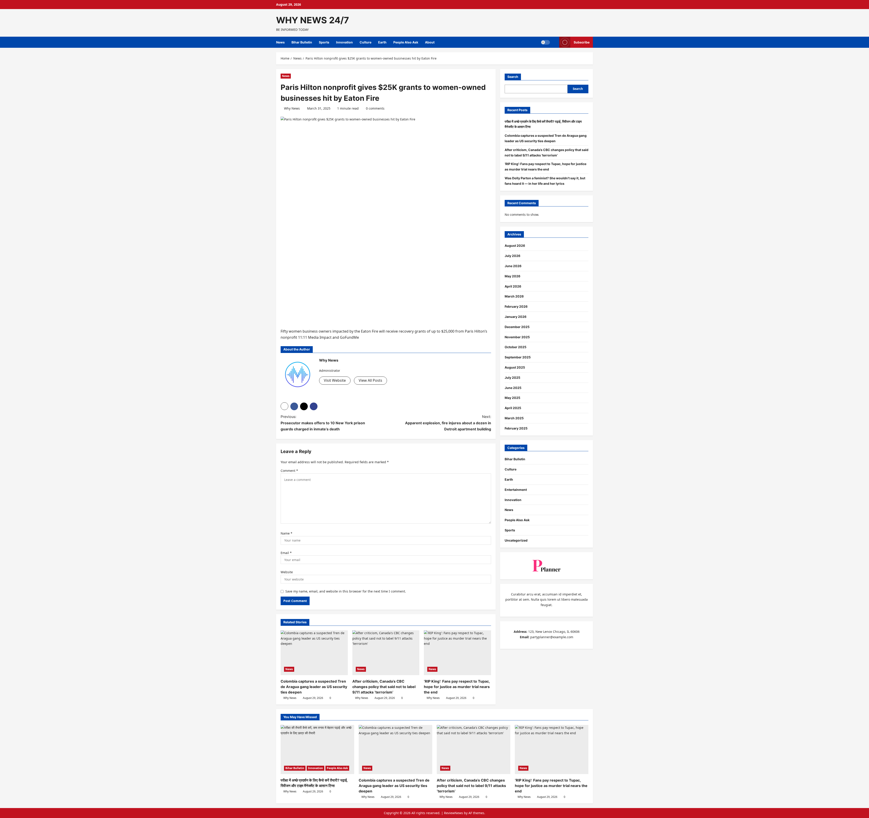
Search (512, 77)
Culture (365, 42)
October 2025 (515, 347)
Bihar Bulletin (301, 42)
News (280, 42)
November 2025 (517, 337)
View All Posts (370, 380)
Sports (324, 42)
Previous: (323, 422)
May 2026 (512, 276)
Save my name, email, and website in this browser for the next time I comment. (345, 591)
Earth (382, 42)
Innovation (344, 42)
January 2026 (515, 317)
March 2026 (514, 296)
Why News (292, 108)
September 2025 (518, 357)
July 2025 (512, 377)
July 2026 (512, 256)
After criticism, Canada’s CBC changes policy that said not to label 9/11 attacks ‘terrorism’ (383, 686)
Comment (289, 470)
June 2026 (513, 266)
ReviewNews (453, 813)
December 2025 (517, 327)
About (429, 42)
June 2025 (513, 388)
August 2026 (515, 245)
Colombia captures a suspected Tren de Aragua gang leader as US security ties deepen (314, 686)
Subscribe (582, 42)
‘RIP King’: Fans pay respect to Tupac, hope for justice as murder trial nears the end (457, 686)
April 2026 (513, 286)
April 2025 (513, 408)
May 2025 (512, 398)
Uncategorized (516, 540)
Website (287, 572)
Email (286, 553)
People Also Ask (405, 42)
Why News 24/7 (312, 20)
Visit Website (335, 380)
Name (286, 533)
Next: (448, 422)
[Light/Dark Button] (545, 42)
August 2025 (515, 367)
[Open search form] (554, 42)
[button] (284, 406)
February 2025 (516, 428)
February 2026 (516, 306)
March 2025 (514, 418)
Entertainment (516, 490)
